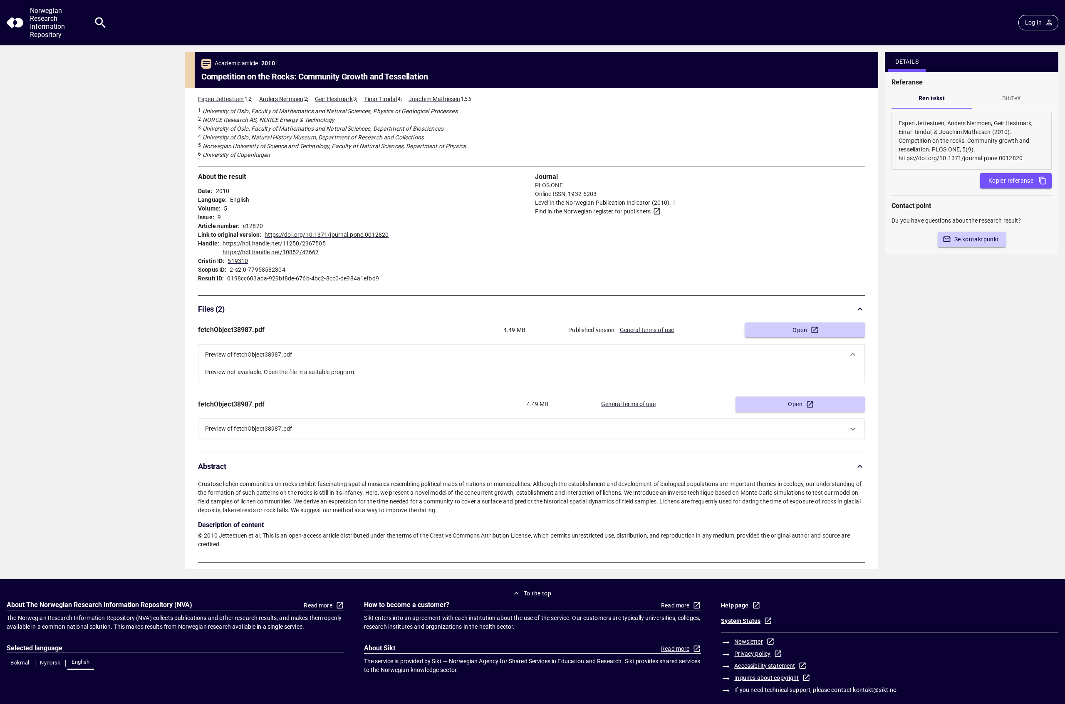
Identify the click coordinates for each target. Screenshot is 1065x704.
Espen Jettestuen (221, 99)
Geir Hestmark (334, 99)
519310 (238, 261)
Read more (318, 605)
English (81, 662)
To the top (537, 593)
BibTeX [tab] (1011, 98)
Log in (1033, 22)
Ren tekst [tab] (932, 98)
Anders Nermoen (281, 99)
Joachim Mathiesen (434, 99)
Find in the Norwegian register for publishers (593, 211)
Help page (734, 605)
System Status (740, 620)
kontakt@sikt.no (875, 690)
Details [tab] (907, 61)
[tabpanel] (972, 141)
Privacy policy (752, 653)
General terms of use (647, 330)
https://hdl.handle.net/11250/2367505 (274, 243)
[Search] (100, 22)
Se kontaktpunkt (976, 239)
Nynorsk (50, 662)
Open (800, 330)
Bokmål (19, 662)
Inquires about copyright (766, 677)
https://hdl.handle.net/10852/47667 (271, 252)
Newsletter (748, 641)
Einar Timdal (380, 99)
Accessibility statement (764, 665)
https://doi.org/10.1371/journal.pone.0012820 (327, 234)
